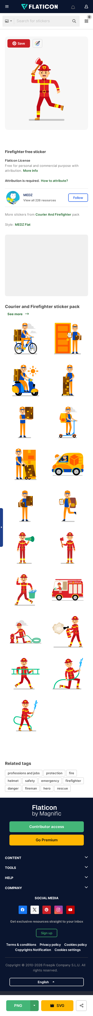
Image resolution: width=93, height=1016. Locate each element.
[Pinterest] (46, 910)
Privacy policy (50, 945)
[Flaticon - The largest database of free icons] (40, 6)
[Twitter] (35, 910)
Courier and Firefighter (53, 214)
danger (13, 788)
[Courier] (25, 338)
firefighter (73, 781)
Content (13, 858)
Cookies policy (75, 945)
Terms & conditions (21, 945)
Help (9, 878)
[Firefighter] (25, 548)
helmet (13, 781)
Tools (10, 868)
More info (30, 170)
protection (54, 773)
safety (30, 781)
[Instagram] (58, 910)
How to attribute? (54, 181)
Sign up (46, 933)
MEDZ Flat (23, 224)
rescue (62, 788)
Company (13, 888)
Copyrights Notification (33, 950)
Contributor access (46, 826)
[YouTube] (70, 910)
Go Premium (47, 840)
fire (71, 773)
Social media (47, 898)
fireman (31, 788)
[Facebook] (23, 910)
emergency (50, 781)
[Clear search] (63, 21)
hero (47, 788)
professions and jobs (24, 773)
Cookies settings (68, 950)
